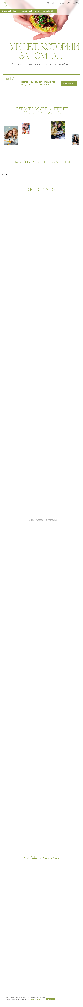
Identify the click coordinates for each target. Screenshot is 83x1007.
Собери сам (48, 10)
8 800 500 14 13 (73, 3)
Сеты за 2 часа (9, 10)
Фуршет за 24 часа (30, 10)
